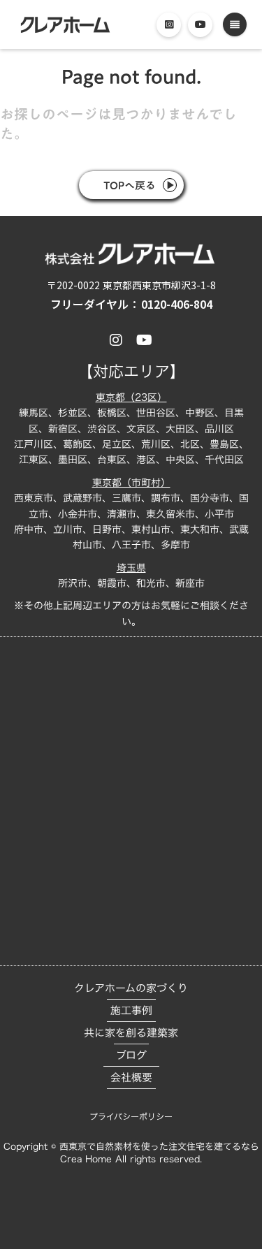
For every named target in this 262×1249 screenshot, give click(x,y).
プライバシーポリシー (131, 1116)
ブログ (131, 1055)
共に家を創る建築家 (131, 1033)
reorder (234, 24)
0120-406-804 (176, 304)
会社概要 (131, 1077)
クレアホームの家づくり (131, 988)
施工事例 (131, 1010)
